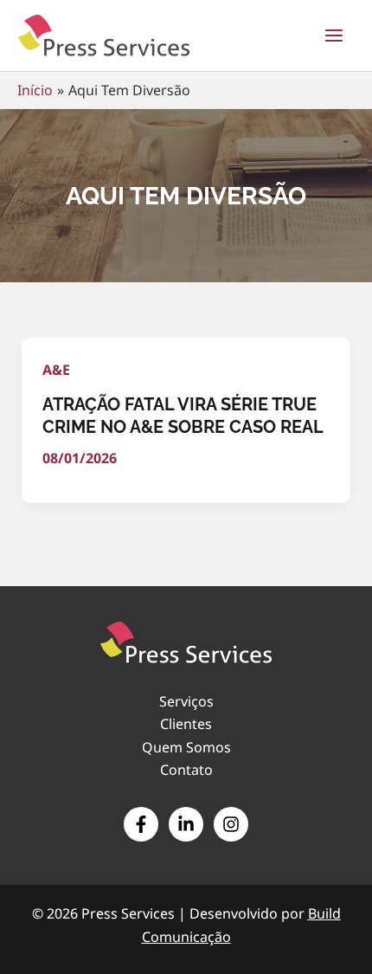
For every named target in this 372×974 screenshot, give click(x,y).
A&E (56, 369)
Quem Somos (186, 747)
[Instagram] (231, 824)
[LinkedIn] (186, 824)
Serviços (186, 701)
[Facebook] (141, 824)
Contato (186, 769)
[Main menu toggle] (334, 35)
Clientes (186, 723)
